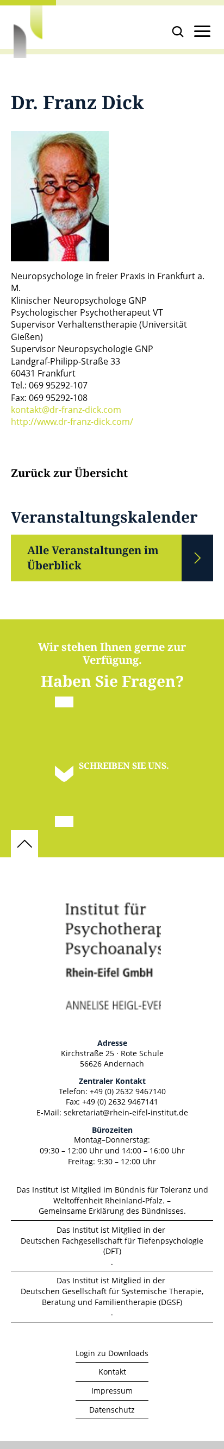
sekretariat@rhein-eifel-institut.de (126, 1112)
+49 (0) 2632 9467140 (128, 1091)
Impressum (112, 1390)
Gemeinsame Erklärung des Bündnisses (111, 1211)
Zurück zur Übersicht (69, 473)
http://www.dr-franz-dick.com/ (72, 422)
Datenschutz (112, 1409)
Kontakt (112, 1371)
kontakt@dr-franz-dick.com (66, 410)
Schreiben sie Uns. (124, 766)
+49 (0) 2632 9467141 (120, 1101)
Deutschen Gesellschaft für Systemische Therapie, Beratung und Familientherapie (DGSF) (112, 1296)
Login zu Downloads (112, 1353)
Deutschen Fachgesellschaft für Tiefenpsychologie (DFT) (112, 1246)
